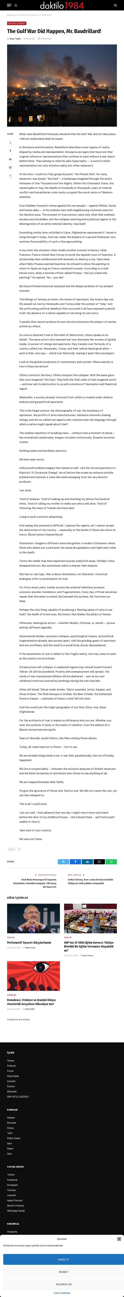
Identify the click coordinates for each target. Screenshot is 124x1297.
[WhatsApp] (10, 175)
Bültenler (12, 1091)
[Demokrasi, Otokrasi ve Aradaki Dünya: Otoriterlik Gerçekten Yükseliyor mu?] (33, 976)
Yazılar (11, 937)
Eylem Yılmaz (87, 955)
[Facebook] (10, 151)
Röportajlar (13, 1076)
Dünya (10, 1128)
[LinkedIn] (10, 159)
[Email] (10, 167)
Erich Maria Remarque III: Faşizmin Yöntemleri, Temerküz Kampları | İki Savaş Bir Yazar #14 (34, 883)
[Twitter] (10, 142)
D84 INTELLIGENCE (16, 23)
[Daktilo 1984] (62, 5)
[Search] (115, 5)
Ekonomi (11, 1123)
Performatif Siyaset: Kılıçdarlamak (29, 942)
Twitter (11, 1174)
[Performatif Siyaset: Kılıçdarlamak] (33, 918)
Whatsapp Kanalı (16, 1211)
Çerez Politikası (62, 1293)
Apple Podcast (15, 1200)
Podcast (11, 1065)
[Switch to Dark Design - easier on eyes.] (15, 5)
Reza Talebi (15, 38)
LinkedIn (11, 1195)
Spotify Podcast (15, 1205)
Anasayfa (11, 15)
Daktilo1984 (30, 1009)
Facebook (12, 1180)
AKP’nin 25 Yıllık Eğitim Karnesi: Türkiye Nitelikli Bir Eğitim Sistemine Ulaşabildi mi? (89, 946)
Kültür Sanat (13, 1138)
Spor (9, 1143)
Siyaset (11, 1117)
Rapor (10, 1148)
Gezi (9, 1153)
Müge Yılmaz (30, 948)
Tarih (9, 1133)
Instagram (12, 1185)
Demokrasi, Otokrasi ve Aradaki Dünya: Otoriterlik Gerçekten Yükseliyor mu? (31, 1002)
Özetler (11, 1086)
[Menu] (9, 5)
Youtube (11, 1190)
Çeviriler (11, 995)
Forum (10, 1071)
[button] (119, 1239)
